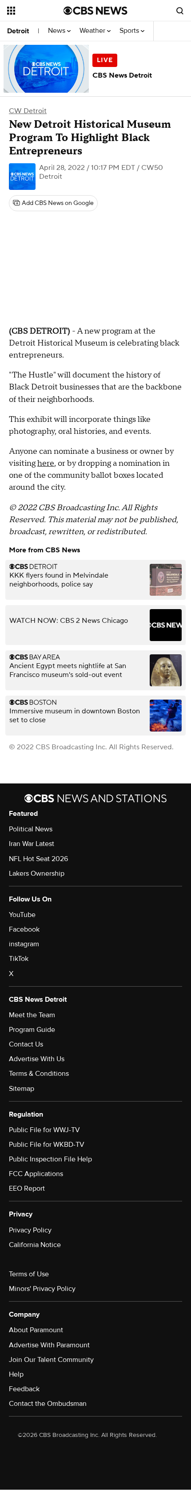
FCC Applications (36, 1173)
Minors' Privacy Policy (42, 1288)
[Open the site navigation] (35, 11)
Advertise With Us (36, 1058)
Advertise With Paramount (49, 1345)
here (45, 463)
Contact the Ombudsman (48, 1403)
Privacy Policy (30, 1230)
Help (16, 1374)
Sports (130, 31)
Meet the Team (32, 1015)
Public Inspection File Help (50, 1159)
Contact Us (26, 1044)
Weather (93, 31)
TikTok (18, 958)
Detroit (18, 31)
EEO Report (27, 1188)
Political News (30, 829)
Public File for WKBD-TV (46, 1144)
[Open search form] (180, 11)
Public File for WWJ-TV (44, 1129)
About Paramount (36, 1330)
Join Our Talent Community (51, 1359)
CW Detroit (28, 110)
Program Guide (32, 1029)
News (57, 31)
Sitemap (21, 1088)
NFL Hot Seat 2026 (38, 858)
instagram (24, 944)
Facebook (24, 929)
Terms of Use (29, 1274)
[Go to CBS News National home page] (95, 10)
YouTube (22, 914)
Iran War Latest (31, 843)
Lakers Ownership (36, 873)
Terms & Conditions (39, 1073)
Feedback (24, 1389)
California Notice (35, 1244)
